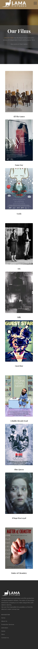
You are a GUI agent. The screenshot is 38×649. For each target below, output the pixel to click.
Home (3, 618)
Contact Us (5, 638)
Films (3, 634)
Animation (4, 628)
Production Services (7, 624)
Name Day (19, 165)
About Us (4, 621)
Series (3, 631)
